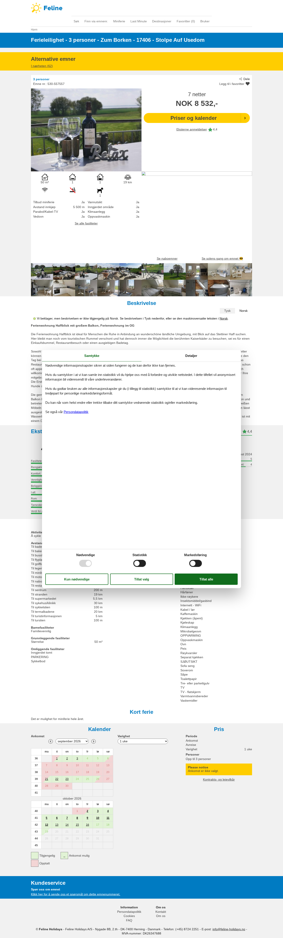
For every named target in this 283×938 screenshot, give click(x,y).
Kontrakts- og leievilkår (219, 779)
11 (108, 817)
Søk (76, 21)
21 (46, 779)
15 (77, 824)
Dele (246, 79)
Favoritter (186, 21)
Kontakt (160, 911)
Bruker (205, 21)
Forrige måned (50, 741)
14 (67, 824)
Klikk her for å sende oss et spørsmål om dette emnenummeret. (75, 894)
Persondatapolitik (129, 911)
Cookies (129, 916)
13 (56, 824)
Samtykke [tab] (91, 356)
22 (56, 779)
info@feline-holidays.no (228, 929)
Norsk (243, 310)
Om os (160, 916)
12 (46, 824)
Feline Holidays (141, 8)
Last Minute (138, 21)
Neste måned (93, 741)
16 (87, 824)
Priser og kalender (193, 118)
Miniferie (119, 21)
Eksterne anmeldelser (191, 129)
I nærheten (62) (42, 66)
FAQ (129, 920)
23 (67, 779)
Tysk (227, 310)
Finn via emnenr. (96, 21)
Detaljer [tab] (191, 356)
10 (97, 817)
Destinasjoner (161, 21)
